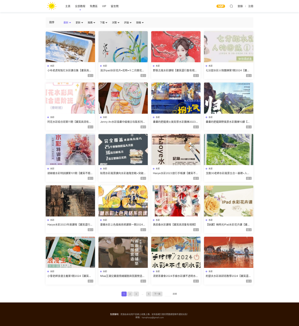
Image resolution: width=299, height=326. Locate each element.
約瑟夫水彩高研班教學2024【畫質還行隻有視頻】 (228, 276)
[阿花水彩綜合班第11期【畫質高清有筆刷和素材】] (70, 98)
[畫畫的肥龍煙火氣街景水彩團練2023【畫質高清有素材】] (176, 98)
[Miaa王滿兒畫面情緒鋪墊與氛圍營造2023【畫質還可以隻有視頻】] (123, 252)
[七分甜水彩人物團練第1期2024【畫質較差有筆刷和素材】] (228, 46)
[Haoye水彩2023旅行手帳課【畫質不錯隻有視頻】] (176, 149)
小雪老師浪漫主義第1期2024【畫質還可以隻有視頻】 (69, 276)
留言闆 (115, 6)
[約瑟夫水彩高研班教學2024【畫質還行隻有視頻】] (228, 252)
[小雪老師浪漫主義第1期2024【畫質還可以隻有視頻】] (70, 252)
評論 (127, 22)
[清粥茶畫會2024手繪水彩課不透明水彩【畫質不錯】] (176, 252)
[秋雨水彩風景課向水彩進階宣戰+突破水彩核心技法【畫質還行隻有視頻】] (123, 149)
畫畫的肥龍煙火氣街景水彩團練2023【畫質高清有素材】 (174, 122)
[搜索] (231, 6)
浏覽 (114, 22)
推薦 (90, 22)
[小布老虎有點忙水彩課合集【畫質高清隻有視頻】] (70, 46)
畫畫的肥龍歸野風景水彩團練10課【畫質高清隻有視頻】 (228, 122)
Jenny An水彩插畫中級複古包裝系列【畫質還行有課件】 (121, 122)
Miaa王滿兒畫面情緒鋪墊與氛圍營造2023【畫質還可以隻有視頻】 (121, 276)
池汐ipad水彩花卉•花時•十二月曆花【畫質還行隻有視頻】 (121, 70)
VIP (104, 6)
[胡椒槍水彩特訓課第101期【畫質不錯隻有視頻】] (70, 149)
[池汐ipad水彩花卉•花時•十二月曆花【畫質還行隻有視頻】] (123, 46)
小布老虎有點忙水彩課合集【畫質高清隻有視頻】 (69, 70)
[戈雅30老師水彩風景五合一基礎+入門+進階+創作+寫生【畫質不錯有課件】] (228, 149)
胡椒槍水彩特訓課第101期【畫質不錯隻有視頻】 (70, 173)
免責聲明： (115, 314)
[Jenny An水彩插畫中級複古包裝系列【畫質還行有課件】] (123, 98)
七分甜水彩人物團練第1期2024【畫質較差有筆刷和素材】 (228, 70)
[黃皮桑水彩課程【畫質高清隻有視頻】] (176, 200)
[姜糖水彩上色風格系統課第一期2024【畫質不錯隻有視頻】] (123, 200)
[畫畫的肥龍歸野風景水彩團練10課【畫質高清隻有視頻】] (228, 98)
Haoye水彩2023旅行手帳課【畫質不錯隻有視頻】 (175, 173)
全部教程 (80, 6)
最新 (66, 22)
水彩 (52, 66)
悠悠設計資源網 (52, 6)
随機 (139, 22)
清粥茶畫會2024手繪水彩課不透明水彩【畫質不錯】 (175, 276)
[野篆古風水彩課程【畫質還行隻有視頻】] (176, 46)
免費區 (94, 6)
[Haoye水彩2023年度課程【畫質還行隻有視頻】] (70, 200)
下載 (102, 22)
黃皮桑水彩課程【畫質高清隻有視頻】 (175, 224)
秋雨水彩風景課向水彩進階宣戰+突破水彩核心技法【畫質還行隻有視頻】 (123, 173)
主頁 (67, 6)
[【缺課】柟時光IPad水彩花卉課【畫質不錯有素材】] (228, 200)
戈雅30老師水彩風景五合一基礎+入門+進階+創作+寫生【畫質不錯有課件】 (228, 173)
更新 (78, 22)
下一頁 (157, 294)
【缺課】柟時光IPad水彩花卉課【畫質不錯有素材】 (228, 224)
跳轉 (175, 294)
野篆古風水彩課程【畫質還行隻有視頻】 (176, 70)
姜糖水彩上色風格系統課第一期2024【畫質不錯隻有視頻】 (121, 224)
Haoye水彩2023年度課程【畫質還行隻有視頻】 (70, 224)
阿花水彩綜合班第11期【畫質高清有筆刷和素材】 (69, 122)
